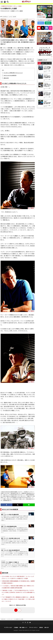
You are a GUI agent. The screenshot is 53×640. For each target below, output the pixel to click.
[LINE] (29, 504)
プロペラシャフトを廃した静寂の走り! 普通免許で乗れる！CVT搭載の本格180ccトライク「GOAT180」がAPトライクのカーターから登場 (47, 76)
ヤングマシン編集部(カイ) (47, 71)
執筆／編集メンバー (24, 627)
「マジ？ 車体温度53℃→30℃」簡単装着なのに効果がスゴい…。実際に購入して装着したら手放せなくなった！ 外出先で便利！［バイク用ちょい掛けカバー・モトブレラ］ (18, 599)
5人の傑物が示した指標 (18, 619)
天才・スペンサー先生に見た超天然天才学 (10, 550)
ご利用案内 (16, 627)
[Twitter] (17, 504)
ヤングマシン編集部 (47, 80)
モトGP (14, 16)
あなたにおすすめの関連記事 (9, 75)
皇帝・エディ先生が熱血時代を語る (9, 526)
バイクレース (9, 619)
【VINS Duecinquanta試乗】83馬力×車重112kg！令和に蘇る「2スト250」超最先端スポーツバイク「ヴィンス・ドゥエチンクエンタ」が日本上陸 (47, 102)
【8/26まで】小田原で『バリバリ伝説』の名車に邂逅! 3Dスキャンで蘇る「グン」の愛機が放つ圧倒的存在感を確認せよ (47, 93)
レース (10, 16)
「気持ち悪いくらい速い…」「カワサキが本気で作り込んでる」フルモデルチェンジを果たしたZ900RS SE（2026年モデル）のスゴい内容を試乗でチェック (18, 592)
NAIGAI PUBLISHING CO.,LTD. (25, 630)
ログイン (41, 23)
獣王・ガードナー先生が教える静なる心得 (10, 538)
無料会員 (48, 23)
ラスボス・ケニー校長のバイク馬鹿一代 (10, 562)
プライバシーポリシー (33, 627)
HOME (4, 619)
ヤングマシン (5, 16)
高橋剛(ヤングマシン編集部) (17, 11)
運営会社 (41, 627)
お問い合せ (46, 627)
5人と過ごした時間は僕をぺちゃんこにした (12, 72)
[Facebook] (6, 504)
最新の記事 (5, 78)
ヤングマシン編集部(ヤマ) (47, 106)
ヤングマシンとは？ (8, 627)
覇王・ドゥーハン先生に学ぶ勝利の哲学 (10, 514)
